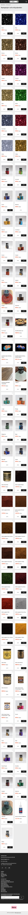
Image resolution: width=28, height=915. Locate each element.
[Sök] (4, 1)
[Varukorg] (26, 1)
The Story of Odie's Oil (5, 880)
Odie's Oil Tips (4, 883)
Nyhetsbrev (3, 889)
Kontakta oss (3, 874)
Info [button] (4, 33)
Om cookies (3, 890)
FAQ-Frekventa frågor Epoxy (6, 886)
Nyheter (2, 887)
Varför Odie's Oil (4, 884)
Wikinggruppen (18, 912)
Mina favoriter (4, 875)
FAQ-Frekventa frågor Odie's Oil (7, 881)
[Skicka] (21, 897)
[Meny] (2, 1)
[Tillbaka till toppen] (24, 912)
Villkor (2, 872)
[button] (10, 33)
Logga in (2, 876)
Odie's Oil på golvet (5, 885)
